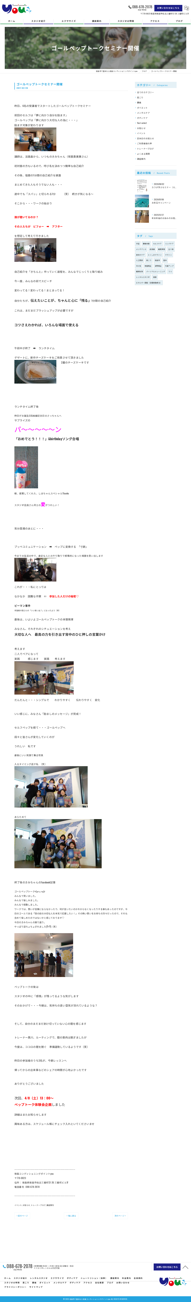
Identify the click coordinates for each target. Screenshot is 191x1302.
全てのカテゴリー (145, 92)
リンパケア (169, 243)
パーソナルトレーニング (155, 271)
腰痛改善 (146, 243)
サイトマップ (36, 1286)
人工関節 (139, 260)
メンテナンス (141, 249)
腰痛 (139, 102)
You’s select (142, 122)
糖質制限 (139, 271)
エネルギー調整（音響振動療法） (149, 282)
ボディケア (142, 117)
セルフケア (157, 243)
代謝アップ (169, 266)
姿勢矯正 (158, 266)
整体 (165, 260)
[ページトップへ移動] (185, 1267)
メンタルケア (143, 112)
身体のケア (140, 255)
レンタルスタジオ (143, 277)
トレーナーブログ (38, 1205)
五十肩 (171, 249)
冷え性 (138, 266)
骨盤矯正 (148, 266)
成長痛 (152, 249)
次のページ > (120, 1215)
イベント (18, 1205)
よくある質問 (143, 153)
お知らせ (26, 1205)
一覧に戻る (71, 1215)
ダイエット (142, 107)
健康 (154, 277)
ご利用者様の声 (144, 143)
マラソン (168, 255)
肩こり (140, 97)
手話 (137, 243)
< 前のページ (22, 1215)
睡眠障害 (161, 249)
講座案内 (50, 1205)
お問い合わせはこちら (168, 7)
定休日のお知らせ (145, 138)
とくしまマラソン (155, 255)
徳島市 (157, 260)
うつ (170, 271)
